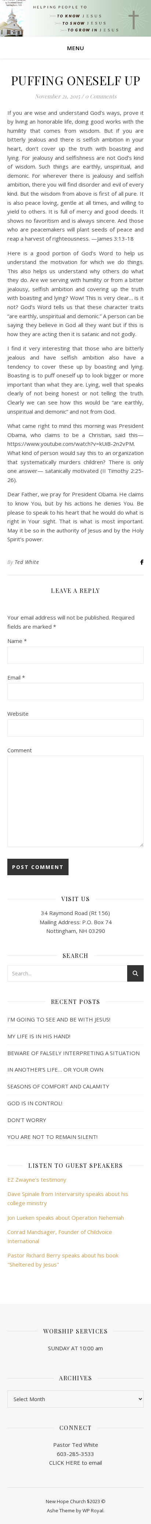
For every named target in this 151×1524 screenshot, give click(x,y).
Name (17, 640)
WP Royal (92, 1510)
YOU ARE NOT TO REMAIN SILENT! (52, 1136)
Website (18, 713)
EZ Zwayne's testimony (36, 1179)
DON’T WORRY (26, 1120)
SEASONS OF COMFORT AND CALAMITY (58, 1086)
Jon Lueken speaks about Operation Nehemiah (65, 1217)
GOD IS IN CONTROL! (34, 1103)
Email (16, 677)
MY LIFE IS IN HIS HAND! (38, 1036)
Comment (19, 750)
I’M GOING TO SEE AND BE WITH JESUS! (58, 1019)
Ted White (27, 561)
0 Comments (101, 96)
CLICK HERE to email (75, 1462)
